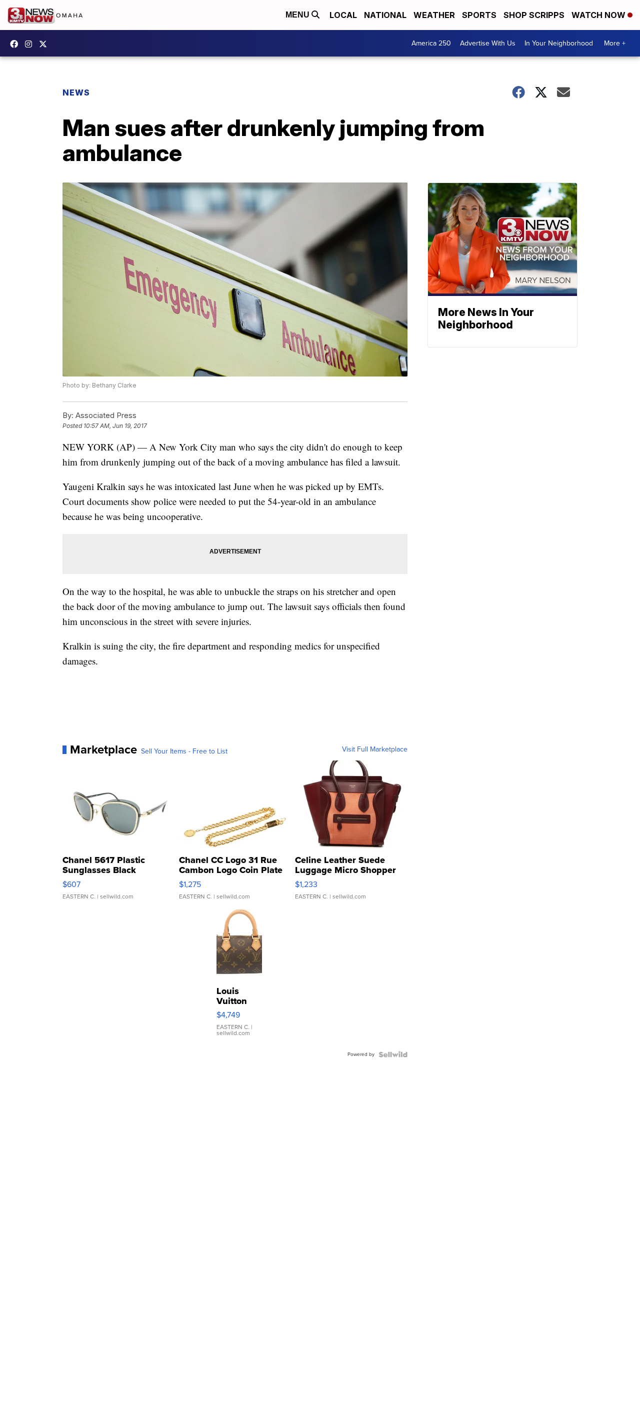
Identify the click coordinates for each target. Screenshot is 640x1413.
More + (615, 43)
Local (343, 15)
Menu (299, 14)
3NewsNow (16, 44)
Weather (434, 15)
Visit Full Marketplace (375, 749)
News (76, 93)
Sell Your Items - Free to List (184, 751)
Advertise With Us (488, 43)
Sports (479, 15)
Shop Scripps (534, 15)
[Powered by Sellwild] (393, 1054)
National (385, 15)
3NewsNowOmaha (45, 44)
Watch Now (600, 15)
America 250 (431, 43)
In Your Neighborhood (558, 43)
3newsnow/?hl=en (31, 44)
